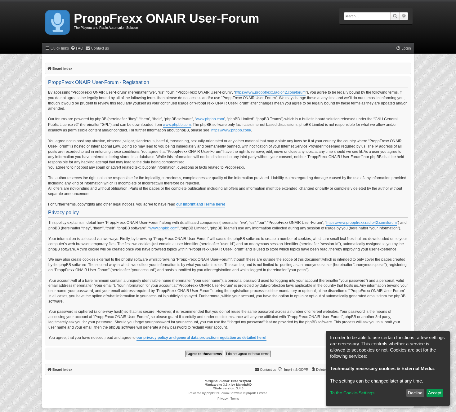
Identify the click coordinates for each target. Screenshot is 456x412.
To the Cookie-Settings (352, 392)
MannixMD (244, 384)
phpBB (212, 393)
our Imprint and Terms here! (200, 204)
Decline (415, 392)
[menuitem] (76, 48)
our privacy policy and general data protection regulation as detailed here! (201, 337)
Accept (434, 392)
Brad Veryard (241, 381)
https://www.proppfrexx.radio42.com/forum (270, 92)
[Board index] (58, 21)
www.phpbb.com (210, 119)
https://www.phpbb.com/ (231, 130)
